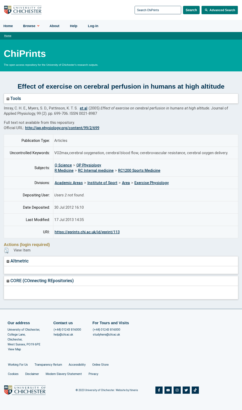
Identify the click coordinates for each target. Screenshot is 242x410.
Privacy (93, 374)
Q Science (63, 165)
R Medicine (64, 170)
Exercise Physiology (151, 182)
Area (126, 182)
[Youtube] (168, 390)
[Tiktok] (195, 390)
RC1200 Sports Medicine (139, 170)
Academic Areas (69, 182)
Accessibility (77, 364)
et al (83, 108)
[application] (37, 26)
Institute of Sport (102, 182)
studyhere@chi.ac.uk (106, 334)
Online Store (100, 364)
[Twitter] (186, 390)
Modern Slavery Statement (64, 374)
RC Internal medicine (96, 170)
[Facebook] (159, 390)
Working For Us (18, 364)
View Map (14, 349)
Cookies (13, 374)
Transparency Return (48, 364)
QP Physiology (88, 165)
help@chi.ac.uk (63, 334)
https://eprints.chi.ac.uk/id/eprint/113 (87, 232)
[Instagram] (177, 390)
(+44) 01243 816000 (67, 329)
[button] (6, 250)
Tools (15, 98)
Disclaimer (32, 374)
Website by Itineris (127, 390)
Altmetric (19, 261)
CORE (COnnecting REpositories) (41, 280)
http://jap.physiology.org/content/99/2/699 (62, 128)
